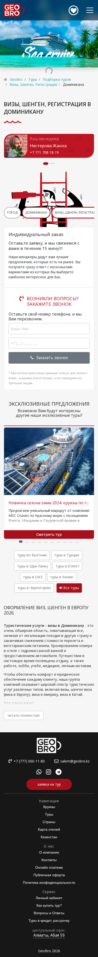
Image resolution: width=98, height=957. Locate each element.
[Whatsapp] (38, 772)
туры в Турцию (66, 555)
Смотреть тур (49, 534)
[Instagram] (48, 772)
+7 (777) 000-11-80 (29, 761)
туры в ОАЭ (32, 577)
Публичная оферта (49, 875)
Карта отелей (49, 829)
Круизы (49, 807)
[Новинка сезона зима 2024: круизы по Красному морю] (49, 461)
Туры (49, 814)
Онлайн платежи (49, 867)
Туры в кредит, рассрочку (49, 920)
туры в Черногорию (34, 587)
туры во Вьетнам (32, 555)
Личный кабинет (49, 898)
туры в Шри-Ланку (32, 566)
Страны (49, 822)
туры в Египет (67, 566)
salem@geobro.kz (74, 761)
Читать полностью (24, 715)
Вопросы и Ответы (49, 913)
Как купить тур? (49, 905)
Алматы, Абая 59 (49, 935)
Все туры (70, 587)
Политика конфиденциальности (49, 883)
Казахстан (49, 837)
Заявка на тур (49, 784)
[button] (21, 541)
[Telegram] (59, 772)
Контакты (49, 860)
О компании (49, 852)
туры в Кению (61, 577)
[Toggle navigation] (90, 10)
